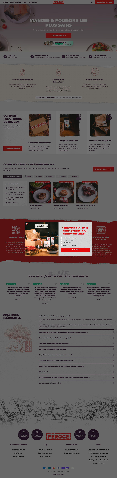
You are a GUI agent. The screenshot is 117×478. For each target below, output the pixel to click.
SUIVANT (75, 250)
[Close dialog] (26, 224)
